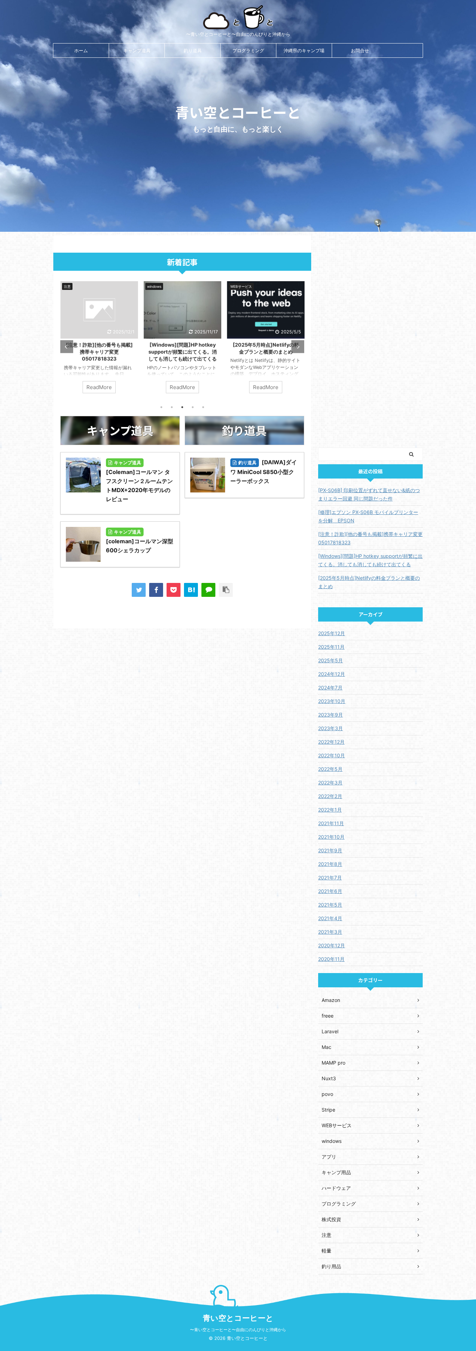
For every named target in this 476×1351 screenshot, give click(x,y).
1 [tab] (161, 407)
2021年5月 (330, 905)
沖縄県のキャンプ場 (304, 50)
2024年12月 (331, 674)
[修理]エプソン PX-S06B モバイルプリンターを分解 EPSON (368, 516)
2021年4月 (330, 918)
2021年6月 (330, 891)
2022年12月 (331, 742)
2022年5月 (330, 769)
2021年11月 (331, 823)
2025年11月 (331, 647)
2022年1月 (330, 810)
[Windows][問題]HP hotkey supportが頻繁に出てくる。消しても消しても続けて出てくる (99, 352)
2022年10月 (331, 755)
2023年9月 (330, 715)
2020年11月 (331, 959)
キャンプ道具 (137, 50)
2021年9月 (330, 850)
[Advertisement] (370, 339)
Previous (66, 346)
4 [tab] (192, 407)
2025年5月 (330, 660)
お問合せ (360, 50)
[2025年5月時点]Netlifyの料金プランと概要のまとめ (369, 582)
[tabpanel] (99, 341)
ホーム (81, 50)
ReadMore (99, 387)
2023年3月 (330, 728)
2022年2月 (330, 796)
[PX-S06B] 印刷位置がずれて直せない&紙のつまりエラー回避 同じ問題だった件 (265, 352)
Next (297, 346)
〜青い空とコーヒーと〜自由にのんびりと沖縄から (238, 1329)
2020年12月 (331, 945)
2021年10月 (331, 837)
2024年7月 (330, 687)
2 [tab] (171, 407)
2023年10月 (331, 701)
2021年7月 (330, 877)
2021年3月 (330, 932)
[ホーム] (191, 590)
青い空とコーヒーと (238, 1317)
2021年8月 (330, 864)
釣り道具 (193, 50)
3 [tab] (182, 407)
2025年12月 (331, 633)
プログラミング (248, 50)
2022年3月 (330, 782)
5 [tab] (203, 407)
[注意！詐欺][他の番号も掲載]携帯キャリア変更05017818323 (370, 538)
